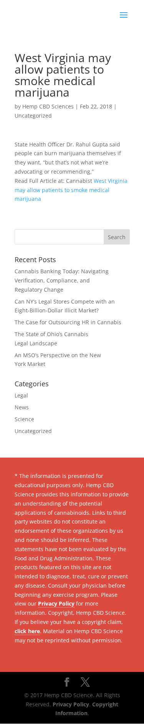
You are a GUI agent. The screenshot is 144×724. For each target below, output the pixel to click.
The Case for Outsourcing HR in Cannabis (68, 322)
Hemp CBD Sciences (48, 106)
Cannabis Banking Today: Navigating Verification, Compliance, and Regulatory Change (62, 280)
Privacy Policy (56, 603)
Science (24, 419)
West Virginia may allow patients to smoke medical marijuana (71, 190)
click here (27, 631)
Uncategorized (33, 115)
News (22, 407)
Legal (21, 395)
